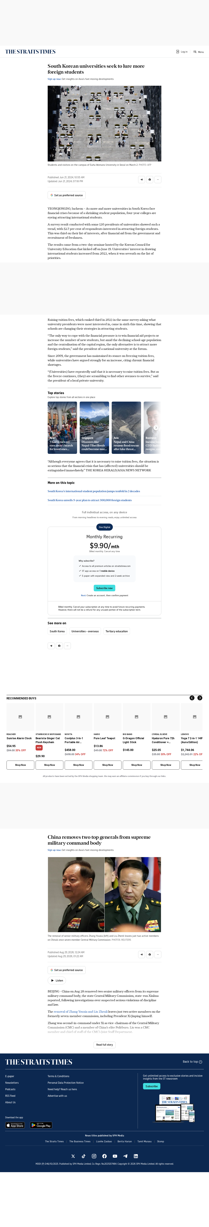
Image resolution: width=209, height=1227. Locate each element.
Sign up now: (54, 78)
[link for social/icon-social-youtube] (115, 1156)
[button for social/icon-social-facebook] (149, 179)
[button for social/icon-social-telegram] (141, 179)
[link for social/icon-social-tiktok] (83, 1156)
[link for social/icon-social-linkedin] (135, 1156)
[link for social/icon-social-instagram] (94, 1156)
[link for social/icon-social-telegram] (125, 1156)
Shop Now (20, 765)
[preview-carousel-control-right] (156, 427)
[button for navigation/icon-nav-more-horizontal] (157, 179)
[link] (30, 51)
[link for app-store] (15, 1125)
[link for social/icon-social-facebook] (104, 1156)
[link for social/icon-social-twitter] (73, 1156)
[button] (181, 51)
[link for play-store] (41, 1125)
